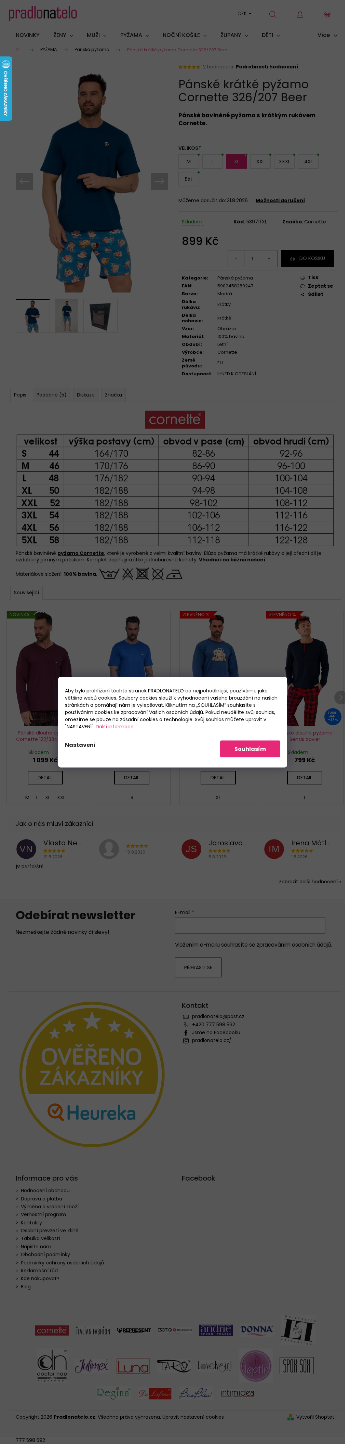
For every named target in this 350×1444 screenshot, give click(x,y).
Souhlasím (250, 749)
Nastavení (80, 745)
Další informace (115, 726)
